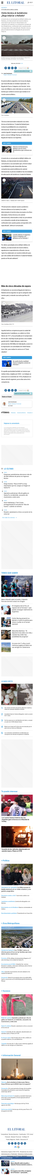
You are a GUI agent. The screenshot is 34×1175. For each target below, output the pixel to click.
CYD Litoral (30, 1134)
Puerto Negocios (10, 1139)
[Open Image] (4, 37)
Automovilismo (21, 412)
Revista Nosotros (13, 1134)
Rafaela (13, 412)
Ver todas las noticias (8, 517)
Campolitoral (4, 1134)
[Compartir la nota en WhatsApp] (12, 68)
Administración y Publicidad (9, 1154)
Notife (17, 1139)
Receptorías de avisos (26, 1152)
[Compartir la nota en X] (9, 68)
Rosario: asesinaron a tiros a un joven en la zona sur (18, 512)
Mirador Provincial (16, 1137)
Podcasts (7, 1137)
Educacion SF (24, 1139)
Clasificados (22, 1134)
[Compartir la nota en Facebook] (5, 68)
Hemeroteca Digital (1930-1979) (10, 1152)
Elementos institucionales (25, 1154)
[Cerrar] (30, 71)
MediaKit (24, 1156)
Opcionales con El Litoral (14, 1156)
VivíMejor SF (25, 1137)
